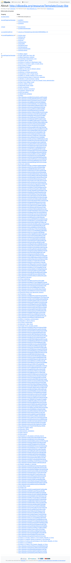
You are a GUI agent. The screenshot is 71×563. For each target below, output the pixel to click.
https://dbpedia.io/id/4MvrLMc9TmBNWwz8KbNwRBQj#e (33, 299)
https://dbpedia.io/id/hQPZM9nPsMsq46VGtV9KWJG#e (32, 404)
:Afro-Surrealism (23, 92)
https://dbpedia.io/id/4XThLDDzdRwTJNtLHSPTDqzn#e (32, 467)
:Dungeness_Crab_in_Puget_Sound (28, 74)
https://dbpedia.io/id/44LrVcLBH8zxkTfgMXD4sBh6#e (32, 165)
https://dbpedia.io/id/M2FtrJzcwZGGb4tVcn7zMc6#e (31, 262)
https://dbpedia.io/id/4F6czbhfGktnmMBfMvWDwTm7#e (33, 139)
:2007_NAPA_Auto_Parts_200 (26, 55)
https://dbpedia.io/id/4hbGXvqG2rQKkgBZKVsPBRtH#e (32, 305)
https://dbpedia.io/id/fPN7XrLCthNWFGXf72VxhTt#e (31, 314)
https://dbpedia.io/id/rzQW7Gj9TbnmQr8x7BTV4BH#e (32, 195)
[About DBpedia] (5, 2)
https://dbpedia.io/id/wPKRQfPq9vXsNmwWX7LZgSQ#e (32, 482)
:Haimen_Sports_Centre (25, 60)
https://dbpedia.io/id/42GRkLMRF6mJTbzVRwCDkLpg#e (32, 197)
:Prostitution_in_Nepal (24, 294)
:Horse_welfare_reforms (25, 84)
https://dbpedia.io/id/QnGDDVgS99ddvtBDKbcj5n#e (31, 235)
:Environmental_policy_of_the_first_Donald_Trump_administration (36, 80)
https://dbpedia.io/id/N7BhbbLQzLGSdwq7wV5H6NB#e (32, 362)
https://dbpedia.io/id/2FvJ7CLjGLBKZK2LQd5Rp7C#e (31, 512)
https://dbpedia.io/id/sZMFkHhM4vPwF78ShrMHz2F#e (32, 411)
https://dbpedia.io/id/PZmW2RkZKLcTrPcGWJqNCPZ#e (32, 104)
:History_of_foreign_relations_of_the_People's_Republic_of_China (36, 537)
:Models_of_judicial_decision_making (28, 79)
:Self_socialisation (23, 87)
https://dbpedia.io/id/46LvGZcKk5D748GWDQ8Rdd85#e (32, 494)
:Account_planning (24, 164)
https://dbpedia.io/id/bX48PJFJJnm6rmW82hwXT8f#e (31, 274)
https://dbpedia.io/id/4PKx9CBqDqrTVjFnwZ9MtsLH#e (32, 516)
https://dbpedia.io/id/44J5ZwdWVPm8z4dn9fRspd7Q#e (32, 177)
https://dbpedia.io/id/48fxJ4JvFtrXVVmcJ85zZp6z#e (31, 439)
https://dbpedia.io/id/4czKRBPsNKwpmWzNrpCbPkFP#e (32, 257)
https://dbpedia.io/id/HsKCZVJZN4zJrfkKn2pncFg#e (31, 477)
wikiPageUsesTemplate (8, 20)
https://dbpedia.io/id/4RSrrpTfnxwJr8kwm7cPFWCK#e (32, 497)
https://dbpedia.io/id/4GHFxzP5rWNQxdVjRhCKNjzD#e (32, 199)
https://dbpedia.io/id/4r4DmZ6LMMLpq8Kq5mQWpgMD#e (33, 224)
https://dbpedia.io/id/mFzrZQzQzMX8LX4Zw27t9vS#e (32, 289)
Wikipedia (23, 560)
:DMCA (20, 20)
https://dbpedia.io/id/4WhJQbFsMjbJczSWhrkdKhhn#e (32, 389)
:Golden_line (22, 487)
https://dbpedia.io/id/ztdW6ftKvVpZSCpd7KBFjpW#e (31, 484)
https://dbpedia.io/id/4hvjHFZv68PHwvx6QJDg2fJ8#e (31, 270)
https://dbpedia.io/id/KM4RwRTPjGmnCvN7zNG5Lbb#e (32, 446)
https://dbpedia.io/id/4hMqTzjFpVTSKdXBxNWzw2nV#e (32, 519)
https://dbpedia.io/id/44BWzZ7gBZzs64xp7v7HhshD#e (32, 120)
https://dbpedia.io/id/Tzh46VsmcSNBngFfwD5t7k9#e (32, 531)
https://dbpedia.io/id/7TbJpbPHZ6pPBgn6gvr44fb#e (31, 426)
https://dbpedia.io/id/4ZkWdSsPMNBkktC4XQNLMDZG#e (33, 469)
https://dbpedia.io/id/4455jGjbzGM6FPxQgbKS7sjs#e (32, 119)
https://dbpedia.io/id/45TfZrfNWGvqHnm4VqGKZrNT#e (32, 374)
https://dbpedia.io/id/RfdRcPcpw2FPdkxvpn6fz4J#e (31, 491)
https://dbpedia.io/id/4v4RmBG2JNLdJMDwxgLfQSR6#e (32, 272)
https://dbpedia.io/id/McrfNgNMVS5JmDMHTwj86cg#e (32, 234)
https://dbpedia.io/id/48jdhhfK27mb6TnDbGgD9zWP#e (32, 295)
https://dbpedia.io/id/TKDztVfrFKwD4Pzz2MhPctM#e (32, 189)
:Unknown (21, 27)
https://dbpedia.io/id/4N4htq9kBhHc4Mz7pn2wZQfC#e (32, 300)
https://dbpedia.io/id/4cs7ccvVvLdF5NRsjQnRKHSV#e (32, 517)
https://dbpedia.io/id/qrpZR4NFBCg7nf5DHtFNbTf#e (32, 227)
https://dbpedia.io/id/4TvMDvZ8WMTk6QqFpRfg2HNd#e (33, 386)
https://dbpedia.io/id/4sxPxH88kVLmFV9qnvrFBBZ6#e (32, 154)
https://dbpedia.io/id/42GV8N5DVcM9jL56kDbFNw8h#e (32, 175)
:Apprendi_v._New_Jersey (25, 324)
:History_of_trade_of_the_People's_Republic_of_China (33, 544)
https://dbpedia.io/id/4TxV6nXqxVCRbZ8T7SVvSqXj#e (32, 422)
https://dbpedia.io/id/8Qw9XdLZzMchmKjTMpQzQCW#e (33, 259)
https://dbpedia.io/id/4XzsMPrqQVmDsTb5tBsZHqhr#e (32, 214)
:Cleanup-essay (23, 45)
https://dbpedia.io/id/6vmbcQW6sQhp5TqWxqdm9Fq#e (32, 397)
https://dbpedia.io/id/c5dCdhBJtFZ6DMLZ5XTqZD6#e (31, 239)
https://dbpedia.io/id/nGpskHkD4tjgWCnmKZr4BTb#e (32, 532)
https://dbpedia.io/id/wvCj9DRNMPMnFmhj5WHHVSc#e (32, 219)
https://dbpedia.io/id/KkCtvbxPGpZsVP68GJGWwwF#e (32, 310)
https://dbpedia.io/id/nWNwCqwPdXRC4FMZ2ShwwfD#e (33, 407)
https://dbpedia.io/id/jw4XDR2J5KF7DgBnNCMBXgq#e (32, 240)
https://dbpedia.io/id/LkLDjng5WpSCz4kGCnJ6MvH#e (32, 142)
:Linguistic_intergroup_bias (26, 90)
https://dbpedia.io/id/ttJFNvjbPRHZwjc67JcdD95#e (31, 110)
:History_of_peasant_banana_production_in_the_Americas (34, 539)
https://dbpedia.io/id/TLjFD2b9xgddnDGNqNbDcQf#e (32, 285)
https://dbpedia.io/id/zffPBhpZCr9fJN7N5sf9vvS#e (31, 317)
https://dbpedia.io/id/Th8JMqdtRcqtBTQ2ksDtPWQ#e (32, 451)
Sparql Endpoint (65, 2)
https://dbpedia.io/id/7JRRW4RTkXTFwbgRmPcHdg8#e (32, 399)
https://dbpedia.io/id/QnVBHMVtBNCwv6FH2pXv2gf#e (32, 130)
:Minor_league (22, 54)
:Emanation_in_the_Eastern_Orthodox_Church (31, 436)
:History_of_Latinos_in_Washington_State (29, 62)
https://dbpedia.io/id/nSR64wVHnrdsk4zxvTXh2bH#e (32, 290)
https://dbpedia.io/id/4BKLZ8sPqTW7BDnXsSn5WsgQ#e (32, 255)
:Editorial (21, 38)
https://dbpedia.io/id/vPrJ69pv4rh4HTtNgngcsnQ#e (31, 511)
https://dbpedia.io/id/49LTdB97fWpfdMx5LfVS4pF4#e (32, 334)
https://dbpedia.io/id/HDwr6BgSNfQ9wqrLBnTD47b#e (32, 402)
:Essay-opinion (22, 50)
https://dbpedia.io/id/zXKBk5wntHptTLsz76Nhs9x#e (31, 372)
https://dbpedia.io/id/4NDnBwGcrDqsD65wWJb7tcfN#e (32, 220)
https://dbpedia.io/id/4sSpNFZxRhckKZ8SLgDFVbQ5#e (32, 215)
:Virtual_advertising (24, 279)
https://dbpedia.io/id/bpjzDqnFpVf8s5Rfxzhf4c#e (31, 254)
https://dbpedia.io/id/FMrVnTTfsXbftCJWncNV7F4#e (31, 260)
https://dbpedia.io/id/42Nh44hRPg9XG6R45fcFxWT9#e (32, 549)
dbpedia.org (50, 8)
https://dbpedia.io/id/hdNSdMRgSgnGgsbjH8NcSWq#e (32, 351)
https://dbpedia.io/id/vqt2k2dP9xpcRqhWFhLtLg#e (31, 242)
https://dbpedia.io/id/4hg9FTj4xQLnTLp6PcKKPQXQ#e (32, 472)
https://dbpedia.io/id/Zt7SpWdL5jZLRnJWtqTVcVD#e (31, 134)
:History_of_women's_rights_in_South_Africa (30, 64)
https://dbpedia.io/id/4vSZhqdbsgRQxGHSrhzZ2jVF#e (32, 396)
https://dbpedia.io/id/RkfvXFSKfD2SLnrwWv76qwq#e (32, 449)
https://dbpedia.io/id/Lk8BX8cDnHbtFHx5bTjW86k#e (32, 102)
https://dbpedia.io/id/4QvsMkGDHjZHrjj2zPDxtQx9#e (32, 382)
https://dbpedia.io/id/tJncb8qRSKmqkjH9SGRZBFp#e (31, 414)
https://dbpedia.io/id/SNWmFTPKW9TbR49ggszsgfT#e (32, 187)
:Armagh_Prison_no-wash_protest (28, 325)
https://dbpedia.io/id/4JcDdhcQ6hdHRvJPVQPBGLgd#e (32, 347)
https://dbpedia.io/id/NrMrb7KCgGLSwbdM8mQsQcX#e (32, 129)
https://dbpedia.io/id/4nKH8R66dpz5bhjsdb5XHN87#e (32, 152)
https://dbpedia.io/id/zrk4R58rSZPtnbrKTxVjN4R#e (31, 137)
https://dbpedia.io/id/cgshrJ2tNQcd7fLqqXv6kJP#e (31, 364)
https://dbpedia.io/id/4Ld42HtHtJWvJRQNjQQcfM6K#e (32, 356)
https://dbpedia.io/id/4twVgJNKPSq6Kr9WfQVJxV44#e (32, 309)
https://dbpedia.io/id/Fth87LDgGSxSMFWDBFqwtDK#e (32, 157)
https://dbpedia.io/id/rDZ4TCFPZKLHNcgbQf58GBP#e (32, 456)
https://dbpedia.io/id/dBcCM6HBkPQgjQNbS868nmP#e (32, 190)
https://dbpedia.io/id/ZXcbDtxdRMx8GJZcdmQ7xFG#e (32, 160)
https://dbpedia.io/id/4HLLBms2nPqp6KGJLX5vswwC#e (32, 245)
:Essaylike (21, 43)
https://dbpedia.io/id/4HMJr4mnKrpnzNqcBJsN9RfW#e (32, 344)
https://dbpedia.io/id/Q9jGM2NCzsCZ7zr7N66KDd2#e (32, 447)
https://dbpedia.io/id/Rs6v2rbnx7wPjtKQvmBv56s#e (31, 237)
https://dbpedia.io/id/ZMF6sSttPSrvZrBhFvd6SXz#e (31, 217)
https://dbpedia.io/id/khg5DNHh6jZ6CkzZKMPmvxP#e (32, 406)
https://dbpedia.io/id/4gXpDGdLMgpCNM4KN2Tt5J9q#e (32, 250)
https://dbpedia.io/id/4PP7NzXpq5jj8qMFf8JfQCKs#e (31, 149)
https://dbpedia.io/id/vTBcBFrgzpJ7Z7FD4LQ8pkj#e (31, 117)
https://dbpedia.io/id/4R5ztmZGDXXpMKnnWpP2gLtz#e (32, 247)
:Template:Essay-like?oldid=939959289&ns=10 (33, 32)
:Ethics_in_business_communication (28, 319)
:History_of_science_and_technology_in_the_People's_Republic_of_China (37, 541)
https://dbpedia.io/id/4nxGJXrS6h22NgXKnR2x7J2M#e (32, 424)
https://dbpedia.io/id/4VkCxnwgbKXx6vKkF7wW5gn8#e (32, 489)
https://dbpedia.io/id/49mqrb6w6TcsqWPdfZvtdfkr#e (32, 462)
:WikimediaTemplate (24, 28)
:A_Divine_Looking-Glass (25, 322)
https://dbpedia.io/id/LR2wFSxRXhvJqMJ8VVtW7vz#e (31, 252)
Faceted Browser (54, 2)
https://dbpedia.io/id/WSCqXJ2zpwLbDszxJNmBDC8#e (32, 452)
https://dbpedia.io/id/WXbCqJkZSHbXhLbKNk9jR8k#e (32, 454)
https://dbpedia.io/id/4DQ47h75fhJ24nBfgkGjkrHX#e (32, 342)
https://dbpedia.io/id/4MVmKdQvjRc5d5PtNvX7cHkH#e (32, 421)
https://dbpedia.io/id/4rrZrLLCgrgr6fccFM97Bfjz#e (31, 232)
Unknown (12, 8)
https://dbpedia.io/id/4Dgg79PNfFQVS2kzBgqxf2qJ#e (32, 442)
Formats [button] (25, 2)
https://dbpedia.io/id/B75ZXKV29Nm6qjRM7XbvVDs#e (32, 437)
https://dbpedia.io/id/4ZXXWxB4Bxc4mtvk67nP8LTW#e (32, 391)
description (5, 16)
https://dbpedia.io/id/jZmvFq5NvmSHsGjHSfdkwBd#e (32, 172)
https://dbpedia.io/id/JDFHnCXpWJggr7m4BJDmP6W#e (32, 527)
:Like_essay (22, 35)
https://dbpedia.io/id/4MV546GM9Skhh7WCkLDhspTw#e (33, 210)
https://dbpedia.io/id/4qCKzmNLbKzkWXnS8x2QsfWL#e (32, 335)
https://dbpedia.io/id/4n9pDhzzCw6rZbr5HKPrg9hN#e (32, 394)
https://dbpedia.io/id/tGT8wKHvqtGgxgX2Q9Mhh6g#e (32, 481)
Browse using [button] (16, 2)
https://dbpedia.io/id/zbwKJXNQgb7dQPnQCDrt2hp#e (32, 162)
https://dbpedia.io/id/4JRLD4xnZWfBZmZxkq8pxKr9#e (32, 346)
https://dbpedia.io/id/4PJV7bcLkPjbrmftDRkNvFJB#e (31, 167)
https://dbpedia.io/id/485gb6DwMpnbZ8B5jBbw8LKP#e (32, 244)
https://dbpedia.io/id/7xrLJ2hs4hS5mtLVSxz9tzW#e (31, 125)
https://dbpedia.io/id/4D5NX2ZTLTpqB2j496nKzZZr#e (32, 147)
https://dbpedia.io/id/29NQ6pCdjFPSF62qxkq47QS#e (32, 207)
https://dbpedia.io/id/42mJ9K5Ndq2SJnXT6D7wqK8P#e (32, 265)
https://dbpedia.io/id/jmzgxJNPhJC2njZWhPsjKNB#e (31, 109)
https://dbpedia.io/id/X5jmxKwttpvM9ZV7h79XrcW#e (32, 204)
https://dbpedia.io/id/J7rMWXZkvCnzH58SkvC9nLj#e (31, 361)
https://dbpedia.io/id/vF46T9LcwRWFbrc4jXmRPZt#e (31, 416)
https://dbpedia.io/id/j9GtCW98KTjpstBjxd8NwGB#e (31, 479)
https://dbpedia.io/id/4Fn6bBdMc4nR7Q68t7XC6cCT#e (32, 496)
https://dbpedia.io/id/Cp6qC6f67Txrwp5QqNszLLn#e (32, 474)
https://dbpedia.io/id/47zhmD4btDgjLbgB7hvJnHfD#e (32, 377)
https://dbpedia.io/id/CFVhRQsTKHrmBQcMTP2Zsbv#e (32, 180)
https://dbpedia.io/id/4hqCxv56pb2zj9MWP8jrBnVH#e (32, 357)
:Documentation (23, 22)
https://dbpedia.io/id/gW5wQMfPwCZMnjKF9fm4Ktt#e (32, 144)
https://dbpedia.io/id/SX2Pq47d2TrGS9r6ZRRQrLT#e (31, 132)
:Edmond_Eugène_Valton (25, 427)
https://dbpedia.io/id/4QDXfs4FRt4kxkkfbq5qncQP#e (32, 179)
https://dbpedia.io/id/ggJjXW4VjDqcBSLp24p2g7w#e (31, 369)
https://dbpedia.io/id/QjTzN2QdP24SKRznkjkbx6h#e (31, 185)
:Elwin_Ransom (23, 432)
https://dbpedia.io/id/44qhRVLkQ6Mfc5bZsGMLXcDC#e (32, 352)
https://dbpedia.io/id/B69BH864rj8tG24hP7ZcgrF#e (31, 169)
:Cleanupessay (22, 47)
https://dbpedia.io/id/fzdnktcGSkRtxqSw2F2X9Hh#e (31, 107)
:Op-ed (20, 40)
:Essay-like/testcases (24, 48)
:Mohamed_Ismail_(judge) (25, 85)
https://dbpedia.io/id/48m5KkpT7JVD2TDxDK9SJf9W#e (32, 229)
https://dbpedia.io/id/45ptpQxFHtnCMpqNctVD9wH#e (32, 376)
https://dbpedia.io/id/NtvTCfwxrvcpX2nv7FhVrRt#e (31, 529)
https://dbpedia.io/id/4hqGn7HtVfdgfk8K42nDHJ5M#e (32, 392)
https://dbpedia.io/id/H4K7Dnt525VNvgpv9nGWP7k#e (32, 524)
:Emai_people (22, 434)
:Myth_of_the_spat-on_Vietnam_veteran (29, 69)
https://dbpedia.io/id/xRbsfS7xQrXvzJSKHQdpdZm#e (32, 337)
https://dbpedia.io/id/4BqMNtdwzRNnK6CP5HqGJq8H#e (32, 340)
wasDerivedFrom (6, 32)
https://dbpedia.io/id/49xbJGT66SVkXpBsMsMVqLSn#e (32, 209)
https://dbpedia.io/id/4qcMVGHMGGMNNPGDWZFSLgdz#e (33, 284)
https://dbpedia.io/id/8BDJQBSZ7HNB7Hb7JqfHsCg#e (32, 501)
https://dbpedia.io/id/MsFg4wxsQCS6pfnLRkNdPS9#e (32, 170)
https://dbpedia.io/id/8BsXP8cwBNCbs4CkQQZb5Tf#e (32, 401)
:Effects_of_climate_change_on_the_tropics (30, 75)
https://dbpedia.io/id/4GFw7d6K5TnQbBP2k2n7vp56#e (32, 551)
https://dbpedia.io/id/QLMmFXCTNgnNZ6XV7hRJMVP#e (32, 184)
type (3, 27)
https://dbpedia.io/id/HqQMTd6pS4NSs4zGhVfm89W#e (32, 526)
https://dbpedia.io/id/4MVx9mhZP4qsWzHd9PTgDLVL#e (32, 140)
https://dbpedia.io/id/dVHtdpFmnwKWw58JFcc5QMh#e (32, 366)
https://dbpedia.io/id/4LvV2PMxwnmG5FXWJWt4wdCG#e (33, 546)
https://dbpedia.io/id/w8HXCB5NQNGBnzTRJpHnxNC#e (32, 174)
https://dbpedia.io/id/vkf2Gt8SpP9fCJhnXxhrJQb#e (31, 534)
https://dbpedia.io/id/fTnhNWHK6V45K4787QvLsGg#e (32, 367)
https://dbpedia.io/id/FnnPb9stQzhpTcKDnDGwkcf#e (32, 182)
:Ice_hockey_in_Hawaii (24, 65)
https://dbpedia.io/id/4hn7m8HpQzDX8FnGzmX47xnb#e (33, 112)
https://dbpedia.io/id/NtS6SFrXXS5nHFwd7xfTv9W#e (31, 115)
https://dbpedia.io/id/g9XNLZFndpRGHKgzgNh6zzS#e (32, 192)
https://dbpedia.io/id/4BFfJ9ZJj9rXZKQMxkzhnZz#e (31, 354)
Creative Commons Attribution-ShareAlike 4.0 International (51, 560)
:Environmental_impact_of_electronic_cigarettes (31, 77)
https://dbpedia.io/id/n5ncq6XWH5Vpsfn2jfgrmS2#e (32, 509)
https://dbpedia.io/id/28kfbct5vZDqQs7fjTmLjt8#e (31, 280)
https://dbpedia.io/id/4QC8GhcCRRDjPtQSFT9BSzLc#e (32, 222)
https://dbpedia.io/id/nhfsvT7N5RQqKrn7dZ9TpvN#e (32, 135)
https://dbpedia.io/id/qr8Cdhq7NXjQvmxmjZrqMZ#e (31, 371)
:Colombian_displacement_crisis (27, 59)
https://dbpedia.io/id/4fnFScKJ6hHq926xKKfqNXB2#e (32, 124)
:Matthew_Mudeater (24, 67)
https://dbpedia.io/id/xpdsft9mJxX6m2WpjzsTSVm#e (32, 457)
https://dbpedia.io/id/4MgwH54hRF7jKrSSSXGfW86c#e (32, 212)
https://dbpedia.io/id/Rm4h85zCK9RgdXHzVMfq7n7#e (32, 105)
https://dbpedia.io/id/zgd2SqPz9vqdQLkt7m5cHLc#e (32, 536)
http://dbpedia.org (32, 8)
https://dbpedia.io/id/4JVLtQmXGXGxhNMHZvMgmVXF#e (33, 381)
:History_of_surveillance (25, 542)
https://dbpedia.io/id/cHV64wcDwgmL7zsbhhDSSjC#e (32, 514)
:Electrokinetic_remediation (26, 431)
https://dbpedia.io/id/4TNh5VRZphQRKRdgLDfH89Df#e (32, 384)
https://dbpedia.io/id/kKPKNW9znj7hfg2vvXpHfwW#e (32, 194)
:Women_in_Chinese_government (27, 72)
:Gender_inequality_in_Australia (27, 464)
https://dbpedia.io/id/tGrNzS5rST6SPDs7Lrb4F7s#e (31, 412)
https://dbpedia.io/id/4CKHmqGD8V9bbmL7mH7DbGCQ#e (33, 297)
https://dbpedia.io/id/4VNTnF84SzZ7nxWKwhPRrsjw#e (32, 275)
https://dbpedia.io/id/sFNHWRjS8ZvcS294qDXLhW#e (31, 409)
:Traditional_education (24, 277)
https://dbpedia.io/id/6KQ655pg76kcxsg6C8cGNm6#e (32, 329)
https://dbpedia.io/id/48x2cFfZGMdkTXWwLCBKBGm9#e (32, 122)
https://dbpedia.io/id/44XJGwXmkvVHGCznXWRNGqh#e (32, 419)
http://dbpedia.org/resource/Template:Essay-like (39, 5)
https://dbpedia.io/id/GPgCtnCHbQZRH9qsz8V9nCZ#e (32, 114)
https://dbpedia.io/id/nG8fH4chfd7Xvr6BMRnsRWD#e (32, 205)
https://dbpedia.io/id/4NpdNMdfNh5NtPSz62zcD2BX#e (32, 99)
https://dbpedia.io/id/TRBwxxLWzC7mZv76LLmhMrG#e (32, 264)
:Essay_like (21, 37)
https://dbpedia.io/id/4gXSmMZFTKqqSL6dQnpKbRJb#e (32, 150)
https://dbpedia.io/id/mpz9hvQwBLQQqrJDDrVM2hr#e (32, 507)
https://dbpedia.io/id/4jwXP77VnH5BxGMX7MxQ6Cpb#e (32, 521)
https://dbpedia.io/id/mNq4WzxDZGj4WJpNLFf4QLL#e (32, 315)
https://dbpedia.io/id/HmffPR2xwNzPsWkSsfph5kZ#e (32, 476)
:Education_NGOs (23, 429)
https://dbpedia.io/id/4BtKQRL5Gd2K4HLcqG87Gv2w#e (32, 97)
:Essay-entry (22, 42)
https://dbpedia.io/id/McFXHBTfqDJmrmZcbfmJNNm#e (32, 159)
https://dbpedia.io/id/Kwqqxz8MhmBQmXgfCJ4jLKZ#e (32, 127)
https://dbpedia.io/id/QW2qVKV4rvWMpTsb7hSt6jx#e (32, 492)
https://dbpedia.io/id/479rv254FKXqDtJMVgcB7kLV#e (32, 332)
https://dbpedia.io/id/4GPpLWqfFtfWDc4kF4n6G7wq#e (32, 379)
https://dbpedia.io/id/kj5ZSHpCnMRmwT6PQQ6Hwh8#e (32, 547)
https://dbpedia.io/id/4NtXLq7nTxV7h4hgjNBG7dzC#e (32, 267)
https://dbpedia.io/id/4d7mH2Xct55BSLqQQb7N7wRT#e (32, 471)
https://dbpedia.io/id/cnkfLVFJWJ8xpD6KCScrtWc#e (31, 287)
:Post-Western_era (23, 70)
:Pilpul (20, 95)
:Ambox (21, 23)
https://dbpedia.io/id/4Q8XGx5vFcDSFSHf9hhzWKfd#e (32, 466)
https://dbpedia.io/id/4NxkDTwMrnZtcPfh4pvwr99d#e (32, 327)
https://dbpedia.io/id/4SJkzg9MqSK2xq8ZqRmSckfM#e (32, 249)
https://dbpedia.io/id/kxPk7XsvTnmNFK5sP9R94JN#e (31, 506)
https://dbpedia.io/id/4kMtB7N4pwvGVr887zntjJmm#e (32, 359)
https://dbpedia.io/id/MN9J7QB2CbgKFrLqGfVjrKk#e (31, 312)
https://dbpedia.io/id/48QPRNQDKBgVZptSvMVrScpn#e (32, 339)
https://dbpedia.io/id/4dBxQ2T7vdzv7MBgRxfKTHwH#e (32, 282)
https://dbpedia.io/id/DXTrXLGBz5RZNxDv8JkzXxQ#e (31, 225)
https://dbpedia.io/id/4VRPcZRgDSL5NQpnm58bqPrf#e (32, 387)
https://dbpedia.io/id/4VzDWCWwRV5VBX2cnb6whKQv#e (33, 200)
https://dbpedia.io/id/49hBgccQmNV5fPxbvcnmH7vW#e (32, 461)
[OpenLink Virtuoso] (23, 558)
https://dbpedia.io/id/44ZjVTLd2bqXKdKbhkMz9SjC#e (32, 459)
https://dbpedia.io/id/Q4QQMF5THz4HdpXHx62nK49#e (32, 330)
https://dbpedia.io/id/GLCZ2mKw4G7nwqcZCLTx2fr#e (32, 100)
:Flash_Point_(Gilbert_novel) (26, 82)
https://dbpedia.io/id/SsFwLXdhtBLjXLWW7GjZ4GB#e (32, 504)
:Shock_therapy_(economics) (26, 89)
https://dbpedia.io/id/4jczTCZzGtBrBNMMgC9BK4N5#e (32, 230)
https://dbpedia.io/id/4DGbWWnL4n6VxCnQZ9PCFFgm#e (33, 441)
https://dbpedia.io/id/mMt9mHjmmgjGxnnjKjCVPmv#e (32, 145)
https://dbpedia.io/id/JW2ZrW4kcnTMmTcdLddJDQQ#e (32, 502)
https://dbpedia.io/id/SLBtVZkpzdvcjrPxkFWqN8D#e (31, 155)
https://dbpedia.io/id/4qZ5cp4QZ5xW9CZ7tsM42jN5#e (32, 499)
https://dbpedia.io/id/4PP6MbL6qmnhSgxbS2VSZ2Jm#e (32, 349)
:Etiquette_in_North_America (26, 320)
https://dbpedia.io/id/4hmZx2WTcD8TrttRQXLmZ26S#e (32, 307)
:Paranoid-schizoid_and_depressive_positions (31, 292)
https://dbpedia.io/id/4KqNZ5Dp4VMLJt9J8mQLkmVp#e (32, 552)
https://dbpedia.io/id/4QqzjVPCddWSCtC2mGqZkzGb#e (32, 302)
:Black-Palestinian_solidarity (26, 57)
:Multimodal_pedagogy (25, 94)
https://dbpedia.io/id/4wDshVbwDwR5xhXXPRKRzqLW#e (33, 522)
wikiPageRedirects (8, 35)
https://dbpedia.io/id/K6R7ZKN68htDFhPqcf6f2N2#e (31, 444)
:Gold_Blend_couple (24, 486)
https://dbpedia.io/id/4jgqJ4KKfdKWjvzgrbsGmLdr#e (32, 202)
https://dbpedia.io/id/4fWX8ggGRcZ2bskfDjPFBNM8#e (32, 304)
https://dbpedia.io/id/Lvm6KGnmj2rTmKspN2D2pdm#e (32, 417)
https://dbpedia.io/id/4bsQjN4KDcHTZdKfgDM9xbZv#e (32, 269)
